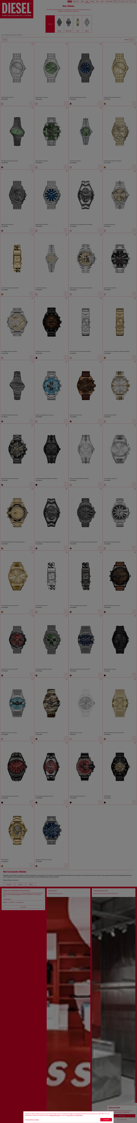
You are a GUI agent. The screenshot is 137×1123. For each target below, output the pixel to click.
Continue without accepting (32, 1119)
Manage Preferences (55, 1115)
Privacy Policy (69, 1115)
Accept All (106, 1119)
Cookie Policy (79, 1115)
